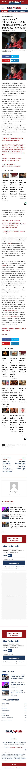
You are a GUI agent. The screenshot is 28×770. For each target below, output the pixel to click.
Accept (14, 764)
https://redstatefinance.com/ (14, 494)
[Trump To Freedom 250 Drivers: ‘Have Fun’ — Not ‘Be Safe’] (5, 692)
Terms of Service (6, 568)
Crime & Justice (5, 710)
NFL (7, 446)
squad (10, 446)
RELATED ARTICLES (7, 501)
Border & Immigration (7, 717)
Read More (5, 334)
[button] (25, 750)
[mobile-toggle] (2, 8)
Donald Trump (5, 703)
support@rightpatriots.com (17, 747)
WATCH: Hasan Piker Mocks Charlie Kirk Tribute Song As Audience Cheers (18, 509)
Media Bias (10, 16)
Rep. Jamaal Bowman (11, 310)
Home (3, 14)
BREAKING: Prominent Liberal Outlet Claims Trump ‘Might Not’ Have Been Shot (20, 466)
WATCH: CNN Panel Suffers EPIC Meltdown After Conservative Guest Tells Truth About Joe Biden (8, 466)
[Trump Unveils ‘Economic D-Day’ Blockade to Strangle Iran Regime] (5, 516)
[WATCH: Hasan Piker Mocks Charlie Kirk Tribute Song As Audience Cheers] (5, 509)
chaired (10, 243)
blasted (4, 265)
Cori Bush (18, 445)
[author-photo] (14, 489)
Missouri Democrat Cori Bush (10, 316)
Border (16, 11)
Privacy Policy (19, 767)
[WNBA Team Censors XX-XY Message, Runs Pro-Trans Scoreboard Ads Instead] (5, 677)
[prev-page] (3, 532)
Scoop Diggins (6, 30)
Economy (22, 11)
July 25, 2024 (5, 233)
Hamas (23, 445)
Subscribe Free (14, 563)
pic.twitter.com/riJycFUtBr (10, 160)
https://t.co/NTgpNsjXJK (9, 227)
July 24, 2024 (16, 166)
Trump (10, 11)
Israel (3, 446)
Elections (4, 706)
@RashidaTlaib (13, 225)
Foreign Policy (9, 14)
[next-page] (5, 532)
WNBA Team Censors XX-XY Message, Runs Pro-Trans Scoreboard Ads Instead (18, 676)
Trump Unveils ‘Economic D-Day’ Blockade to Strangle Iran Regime (17, 516)
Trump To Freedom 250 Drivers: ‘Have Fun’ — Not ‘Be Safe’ (18, 692)
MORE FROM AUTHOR (8, 504)
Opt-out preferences (9, 767)
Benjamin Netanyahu (10, 445)
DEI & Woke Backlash (7, 720)
